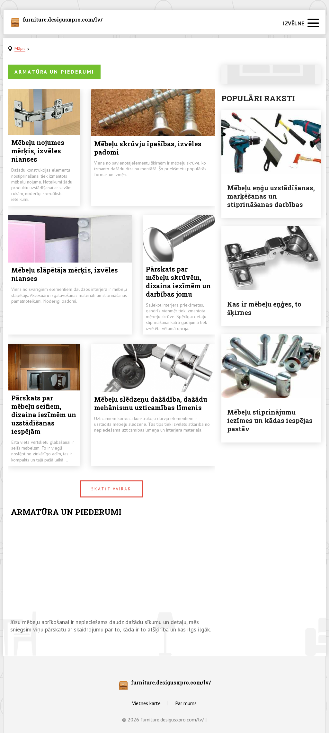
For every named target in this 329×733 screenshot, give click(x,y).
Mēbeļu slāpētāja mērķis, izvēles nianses (64, 274)
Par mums (186, 703)
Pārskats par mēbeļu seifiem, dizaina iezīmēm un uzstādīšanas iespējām (43, 414)
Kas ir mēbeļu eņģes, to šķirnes (264, 308)
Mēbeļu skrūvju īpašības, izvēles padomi (147, 147)
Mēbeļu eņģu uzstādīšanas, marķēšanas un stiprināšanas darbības (271, 196)
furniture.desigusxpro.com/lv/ (62, 20)
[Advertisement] (111, 567)
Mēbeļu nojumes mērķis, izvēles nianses (37, 150)
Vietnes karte (146, 703)
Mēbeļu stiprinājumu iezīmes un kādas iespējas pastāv (270, 420)
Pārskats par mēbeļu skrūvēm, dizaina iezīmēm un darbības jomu (178, 281)
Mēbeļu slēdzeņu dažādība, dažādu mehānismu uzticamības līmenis (150, 403)
